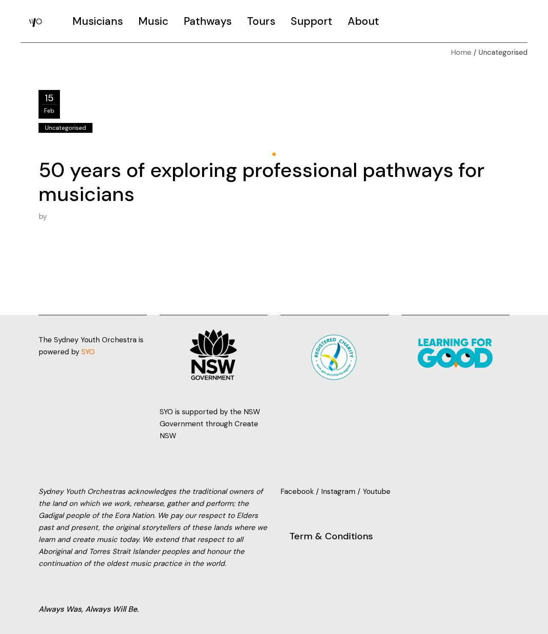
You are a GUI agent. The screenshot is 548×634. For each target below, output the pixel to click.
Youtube (376, 491)
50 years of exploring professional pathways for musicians (262, 182)
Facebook (298, 491)
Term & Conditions (331, 536)
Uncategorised (65, 128)
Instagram (338, 491)
